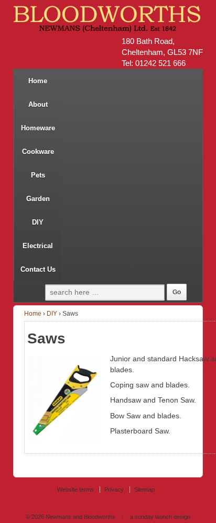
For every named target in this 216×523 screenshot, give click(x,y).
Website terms (75, 489)
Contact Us (38, 269)
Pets (38, 175)
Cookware (38, 151)
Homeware (38, 128)
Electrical (38, 246)
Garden (38, 199)
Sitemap (144, 489)
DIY (38, 222)
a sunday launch (151, 517)
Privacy (114, 489)
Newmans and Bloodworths (80, 517)
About (38, 104)
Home (37, 81)
